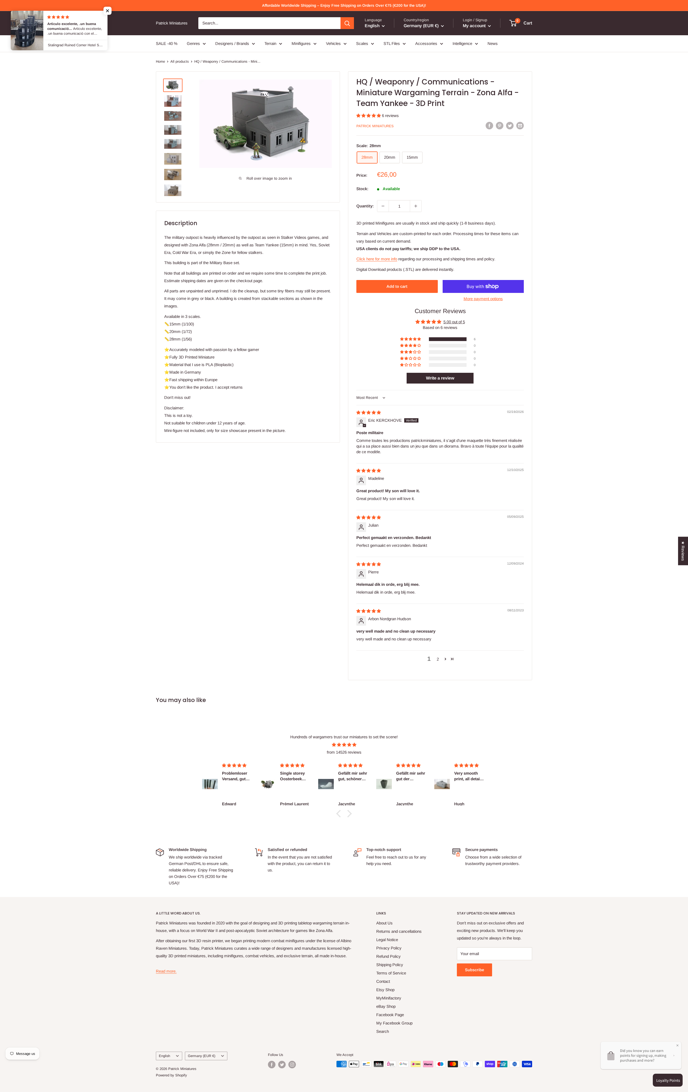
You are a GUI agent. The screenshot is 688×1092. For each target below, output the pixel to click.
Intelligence (462, 43)
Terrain (270, 43)
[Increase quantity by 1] (415, 206)
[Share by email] (520, 125)
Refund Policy (388, 956)
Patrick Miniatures (375, 126)
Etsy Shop (385, 989)
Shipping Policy (389, 964)
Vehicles (333, 43)
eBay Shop (386, 1006)
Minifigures (301, 43)
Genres (193, 43)
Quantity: (365, 206)
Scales (362, 43)
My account (475, 25)
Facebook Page (390, 1014)
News (493, 43)
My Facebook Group (394, 1023)
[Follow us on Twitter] (282, 1064)
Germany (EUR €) (201, 1056)
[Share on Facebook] (489, 125)
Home (160, 61)
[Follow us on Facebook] (271, 1064)
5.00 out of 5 (454, 322)
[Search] (347, 23)
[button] (369, 115)
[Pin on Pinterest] (499, 125)
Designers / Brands (232, 43)
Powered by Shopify (171, 1075)
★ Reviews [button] (683, 551)
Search (382, 1031)
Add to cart (396, 286)
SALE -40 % (166, 43)
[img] (368, 412)
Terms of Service (391, 973)
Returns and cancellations (399, 931)
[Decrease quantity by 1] (383, 206)
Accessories (426, 43)
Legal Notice (387, 939)
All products (179, 61)
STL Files (392, 43)
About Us (384, 923)
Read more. (166, 971)
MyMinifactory (388, 998)
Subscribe (474, 969)
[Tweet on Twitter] (510, 125)
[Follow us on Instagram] (292, 1064)
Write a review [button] (440, 378)
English (164, 1056)
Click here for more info (376, 259)
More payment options (483, 298)
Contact (383, 981)
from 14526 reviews (344, 752)
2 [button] (438, 659)
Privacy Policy (389, 948)
